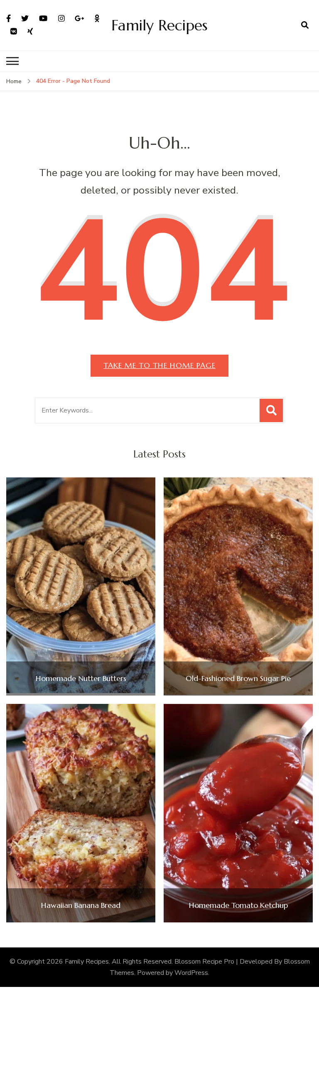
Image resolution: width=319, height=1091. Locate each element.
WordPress (191, 972)
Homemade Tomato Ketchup (238, 905)
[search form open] (305, 25)
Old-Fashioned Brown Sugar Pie (238, 678)
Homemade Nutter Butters (81, 678)
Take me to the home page (159, 365)
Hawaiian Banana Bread (80, 905)
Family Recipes (159, 25)
